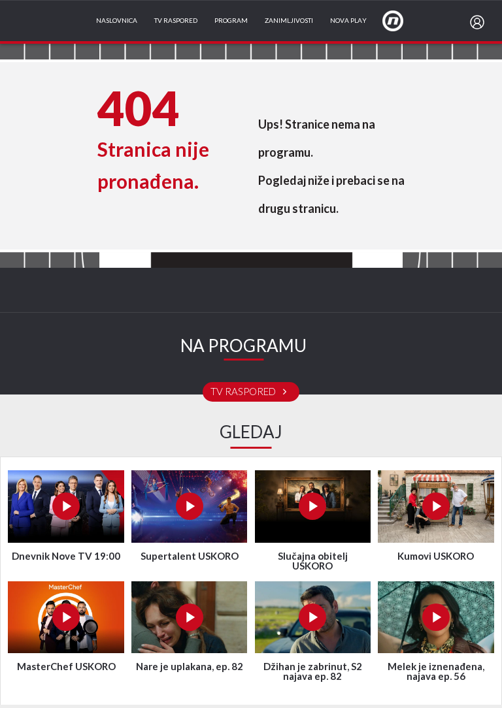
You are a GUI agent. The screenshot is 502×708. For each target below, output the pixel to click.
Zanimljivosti (289, 21)
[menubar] (479, 22)
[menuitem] (479, 22)
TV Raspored (175, 21)
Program (231, 21)
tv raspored (244, 392)
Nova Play (348, 21)
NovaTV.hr (401, 20)
